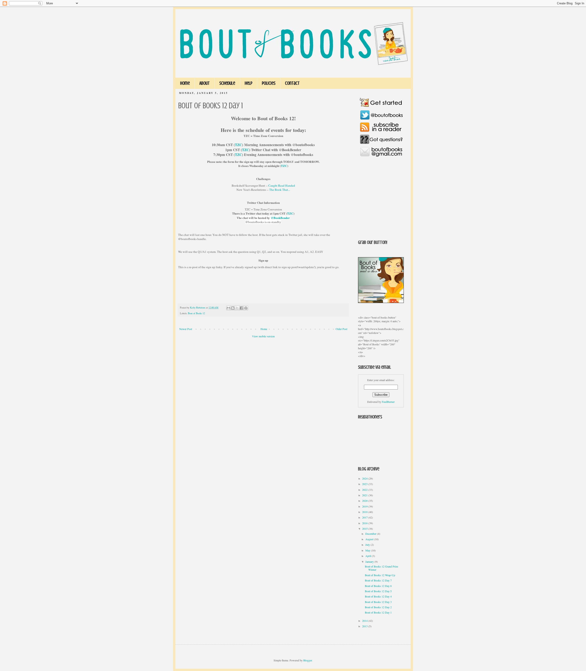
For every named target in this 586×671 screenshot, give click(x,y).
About (204, 83)
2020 (365, 500)
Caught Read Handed (281, 185)
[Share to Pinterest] (246, 308)
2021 (365, 495)
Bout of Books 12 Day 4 (378, 596)
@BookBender (280, 217)
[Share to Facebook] (241, 308)
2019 (365, 506)
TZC (238, 144)
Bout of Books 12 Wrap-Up (380, 575)
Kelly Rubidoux (198, 307)
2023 (365, 484)
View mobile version (263, 336)
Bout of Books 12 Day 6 (378, 586)
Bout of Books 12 (196, 313)
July (368, 544)
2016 (365, 523)
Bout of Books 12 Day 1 (378, 612)
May (368, 550)
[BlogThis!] (233, 308)
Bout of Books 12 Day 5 (378, 591)
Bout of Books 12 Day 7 (378, 580)
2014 (365, 620)
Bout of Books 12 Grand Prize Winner (381, 568)
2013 (365, 626)
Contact (292, 83)
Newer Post (185, 329)
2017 (365, 517)
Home (185, 83)
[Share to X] (237, 308)
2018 (365, 512)
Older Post (341, 329)
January (369, 561)
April (368, 556)
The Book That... (279, 190)
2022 (365, 489)
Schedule (227, 83)
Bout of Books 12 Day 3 (378, 602)
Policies (268, 83)
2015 (365, 528)
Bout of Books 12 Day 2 (378, 607)
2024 (365, 478)
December (371, 533)
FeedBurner (388, 402)
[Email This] (228, 308)
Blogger (307, 660)
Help (248, 83)
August (369, 539)
